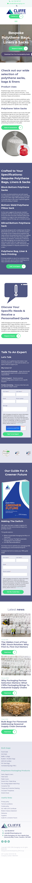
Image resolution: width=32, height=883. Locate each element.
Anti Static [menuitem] (4, 754)
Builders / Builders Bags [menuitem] (8, 759)
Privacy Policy (19, 423)
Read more (7, 652)
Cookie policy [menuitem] (5, 806)
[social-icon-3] (8, 841)
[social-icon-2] (5, 841)
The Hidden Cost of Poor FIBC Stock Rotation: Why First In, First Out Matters (15, 644)
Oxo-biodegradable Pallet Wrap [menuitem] (10, 783)
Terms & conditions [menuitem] (7, 804)
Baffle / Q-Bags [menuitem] (5, 756)
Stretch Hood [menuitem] (5, 793)
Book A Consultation (10, 127)
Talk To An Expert (14, 266)
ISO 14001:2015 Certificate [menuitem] (8, 808)
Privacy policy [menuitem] (5, 801)
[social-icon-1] (2, 841)
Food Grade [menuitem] (4, 752)
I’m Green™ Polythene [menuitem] (7, 790)
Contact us (14, 16)
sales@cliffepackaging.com (17, 3)
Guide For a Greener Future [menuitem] (9, 818)
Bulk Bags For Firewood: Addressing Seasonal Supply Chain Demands (14, 724)
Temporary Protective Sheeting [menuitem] (10, 788)
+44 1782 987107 (16, 1)
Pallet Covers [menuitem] (5, 779)
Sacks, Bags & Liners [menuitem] (7, 774)
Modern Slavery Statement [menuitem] (9, 811)
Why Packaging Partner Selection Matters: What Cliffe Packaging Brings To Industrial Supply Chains (15, 684)
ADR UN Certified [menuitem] (6, 761)
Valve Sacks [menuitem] (4, 777)
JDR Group (21, 851)
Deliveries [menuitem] (4, 813)
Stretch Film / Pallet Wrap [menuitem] (8, 781)
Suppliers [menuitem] (4, 815)
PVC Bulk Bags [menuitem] (5, 763)
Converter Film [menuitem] (5, 786)
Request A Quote (17, 48)
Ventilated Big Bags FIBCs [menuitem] (8, 766)
